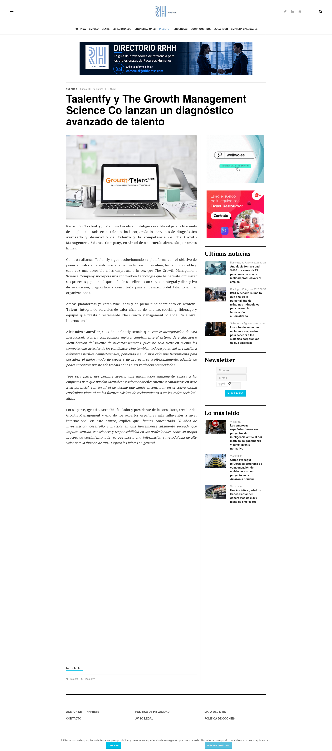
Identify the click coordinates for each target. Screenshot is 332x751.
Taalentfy (89, 679)
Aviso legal (144, 718)
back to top (74, 668)
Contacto (73, 718)
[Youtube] (300, 11)
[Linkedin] (292, 11)
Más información (218, 745)
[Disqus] (131, 505)
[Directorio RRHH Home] (166, 58)
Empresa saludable (244, 29)
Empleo (94, 29)
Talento (164, 29)
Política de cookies (219, 718)
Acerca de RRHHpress (82, 712)
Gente (106, 29)
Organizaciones (145, 29)
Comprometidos (201, 29)
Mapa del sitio (215, 712)
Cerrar (114, 745)
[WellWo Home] (235, 158)
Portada (80, 29)
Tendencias (180, 29)
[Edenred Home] (235, 214)
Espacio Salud (122, 29)
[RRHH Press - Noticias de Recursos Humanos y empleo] (166, 11)
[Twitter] (285, 11)
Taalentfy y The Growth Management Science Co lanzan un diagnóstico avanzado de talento (156, 110)
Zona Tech (221, 29)
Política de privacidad (152, 712)
